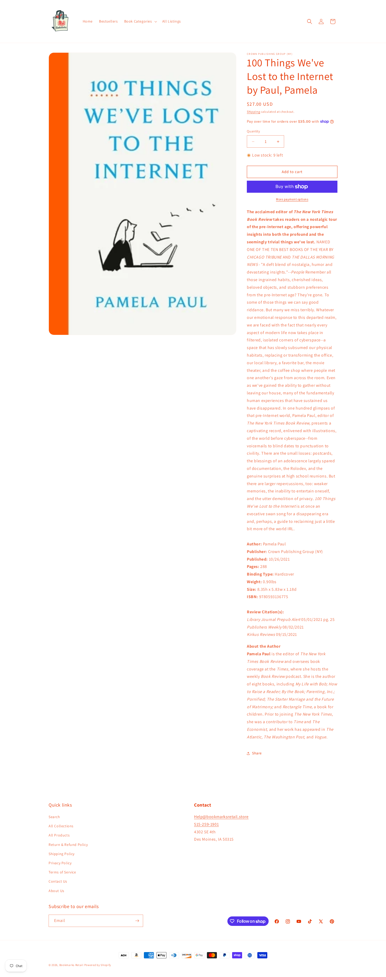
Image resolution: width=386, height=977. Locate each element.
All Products (59, 835)
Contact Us (58, 881)
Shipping (253, 112)
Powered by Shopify (97, 965)
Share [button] (257, 753)
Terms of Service (62, 872)
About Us (56, 890)
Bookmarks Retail (71, 965)
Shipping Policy (62, 853)
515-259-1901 (206, 824)
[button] (140, 21)
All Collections (61, 826)
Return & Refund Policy (68, 844)
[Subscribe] (137, 921)
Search (54, 816)
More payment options (292, 199)
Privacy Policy (60, 863)
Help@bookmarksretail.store (221, 816)
